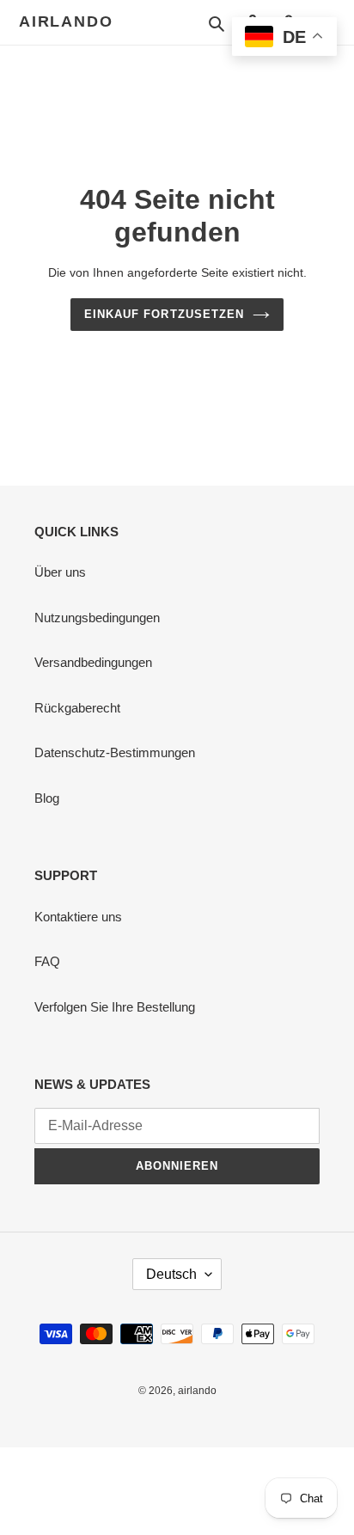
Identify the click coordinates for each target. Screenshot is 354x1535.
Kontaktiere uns (78, 916)
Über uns (60, 572)
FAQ (47, 961)
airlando (66, 21)
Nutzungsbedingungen (97, 617)
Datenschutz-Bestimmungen (114, 752)
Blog (46, 798)
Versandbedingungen (93, 662)
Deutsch (171, 1274)
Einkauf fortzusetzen (164, 314)
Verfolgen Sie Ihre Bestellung (114, 1007)
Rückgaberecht (77, 707)
